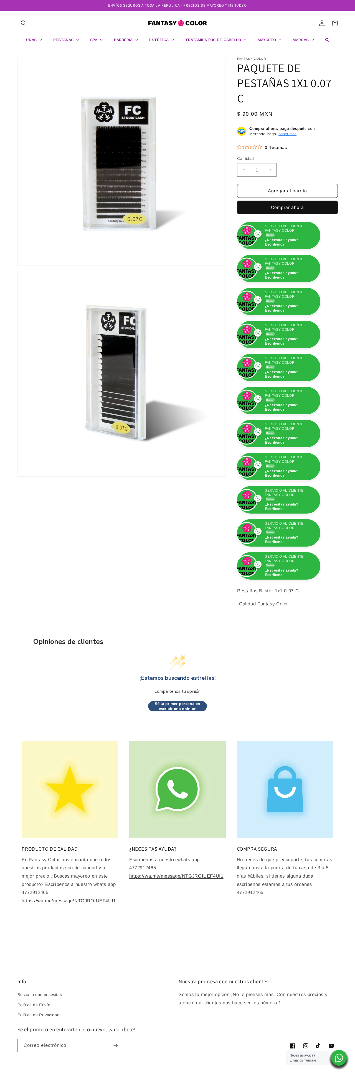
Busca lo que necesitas (39, 994)
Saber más (287, 134)
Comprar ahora (287, 207)
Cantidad (245, 158)
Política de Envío (33, 1005)
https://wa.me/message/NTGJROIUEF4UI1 (69, 900)
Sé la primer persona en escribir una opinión (177, 706)
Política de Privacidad (38, 1015)
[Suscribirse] (115, 1045)
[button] (23, 23)
